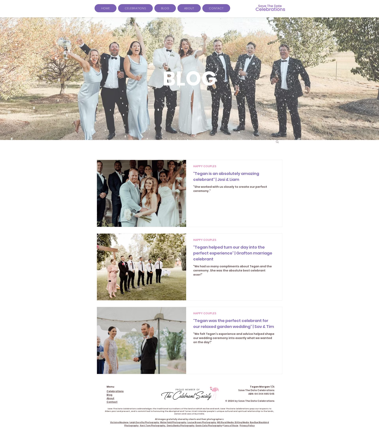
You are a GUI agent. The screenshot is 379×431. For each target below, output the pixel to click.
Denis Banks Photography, (181, 425)
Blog (109, 394)
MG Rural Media (225, 422)
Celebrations (115, 391)
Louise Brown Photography (201, 422)
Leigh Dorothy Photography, (144, 422)
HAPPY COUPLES (204, 166)
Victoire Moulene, (119, 422)
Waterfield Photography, (173, 422)
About (110, 398)
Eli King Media (242, 422)
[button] (277, 142)
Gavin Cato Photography (208, 425)
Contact (112, 402)
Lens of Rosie (231, 425)
